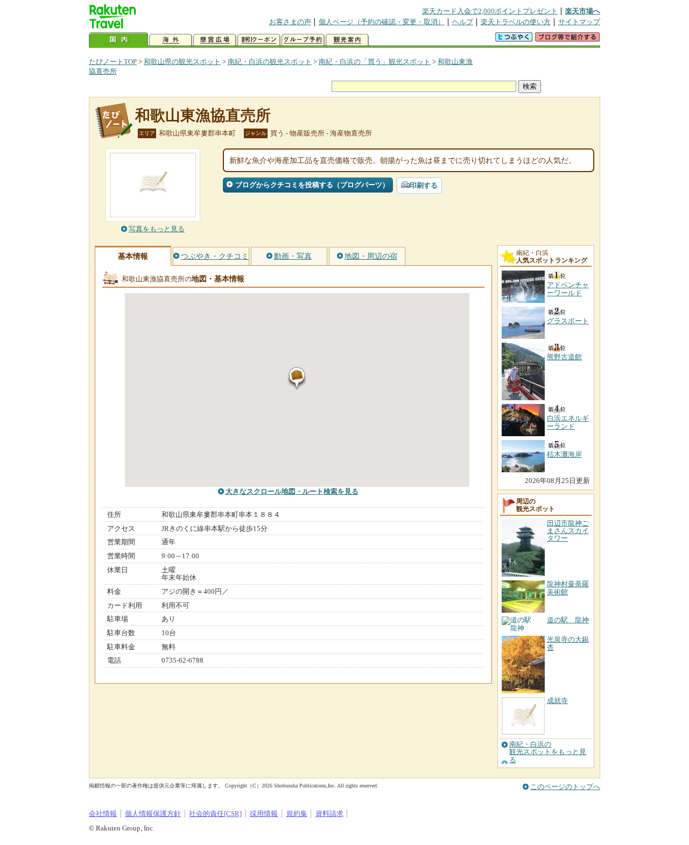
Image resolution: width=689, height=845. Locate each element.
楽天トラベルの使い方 (516, 22)
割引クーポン (258, 40)
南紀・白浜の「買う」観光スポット (375, 62)
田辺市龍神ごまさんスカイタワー (568, 531)
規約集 (296, 814)
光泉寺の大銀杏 (568, 643)
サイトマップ (579, 22)
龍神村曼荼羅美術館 (568, 587)
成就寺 (557, 701)
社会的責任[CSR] (215, 814)
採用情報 (264, 814)
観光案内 (347, 40)
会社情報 (103, 814)
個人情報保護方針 (153, 814)
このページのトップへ (565, 787)
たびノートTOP (113, 62)
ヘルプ (462, 22)
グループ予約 (303, 40)
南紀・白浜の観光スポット (270, 62)
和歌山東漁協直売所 (203, 115)
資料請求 (329, 814)
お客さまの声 (290, 22)
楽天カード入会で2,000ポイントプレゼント (490, 11)
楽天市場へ (582, 11)
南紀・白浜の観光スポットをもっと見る (547, 752)
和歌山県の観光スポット (182, 62)
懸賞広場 (214, 40)
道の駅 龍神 (568, 620)
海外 (170, 40)
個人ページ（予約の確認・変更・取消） (382, 22)
